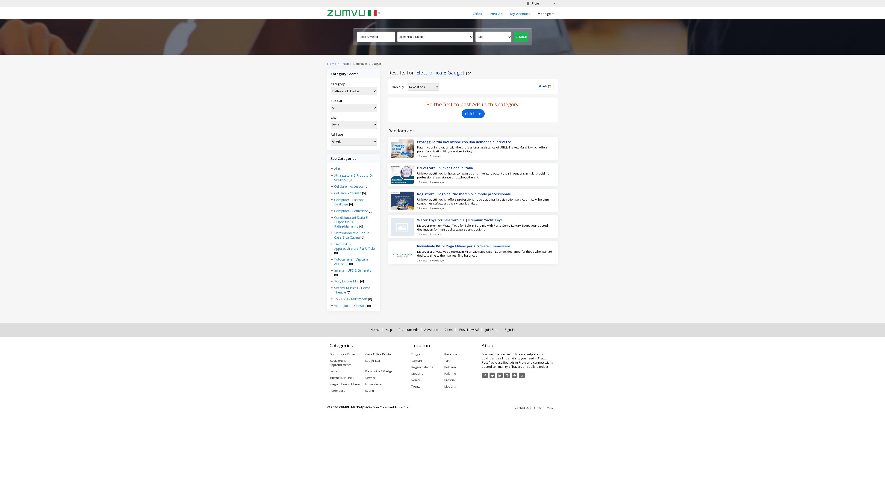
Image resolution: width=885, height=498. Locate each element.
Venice (416, 380)
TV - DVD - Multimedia (351, 299)
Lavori (334, 371)
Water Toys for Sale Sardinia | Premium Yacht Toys (460, 220)
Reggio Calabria (422, 367)
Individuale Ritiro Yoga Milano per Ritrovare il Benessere (463, 246)
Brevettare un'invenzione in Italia (445, 168)
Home (331, 64)
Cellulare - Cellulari (347, 193)
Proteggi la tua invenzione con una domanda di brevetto (464, 141)
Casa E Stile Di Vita (378, 354)
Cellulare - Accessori (349, 186)
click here (473, 113)
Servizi (370, 378)
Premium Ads (408, 329)
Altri (337, 168)
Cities (477, 13)
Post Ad (496, 13)
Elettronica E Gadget (379, 371)
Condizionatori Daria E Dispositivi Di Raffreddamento (351, 221)
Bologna (450, 367)
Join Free (491, 329)
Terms (536, 408)
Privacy (548, 408)
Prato (345, 64)
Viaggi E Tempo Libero (345, 384)
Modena (450, 386)
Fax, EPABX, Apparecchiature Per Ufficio (354, 246)
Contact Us (522, 408)
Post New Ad (469, 329)
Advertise (431, 329)
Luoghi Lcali (373, 361)
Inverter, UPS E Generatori (353, 270)
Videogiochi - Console (350, 305)
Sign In (510, 329)
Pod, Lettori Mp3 (347, 281)
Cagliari (416, 361)
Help (388, 329)
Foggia (415, 354)
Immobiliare (373, 384)
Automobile (337, 390)
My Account (520, 13)
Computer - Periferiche (351, 211)
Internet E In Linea (342, 378)
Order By (398, 87)
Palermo (450, 373)
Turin (447, 361)
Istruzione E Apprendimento (340, 363)
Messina (417, 373)
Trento (416, 386)
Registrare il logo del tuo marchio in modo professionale (464, 194)
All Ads (542, 86)
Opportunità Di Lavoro (345, 354)
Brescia (449, 380)
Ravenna (450, 354)
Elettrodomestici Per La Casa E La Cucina (351, 235)
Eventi (369, 390)
